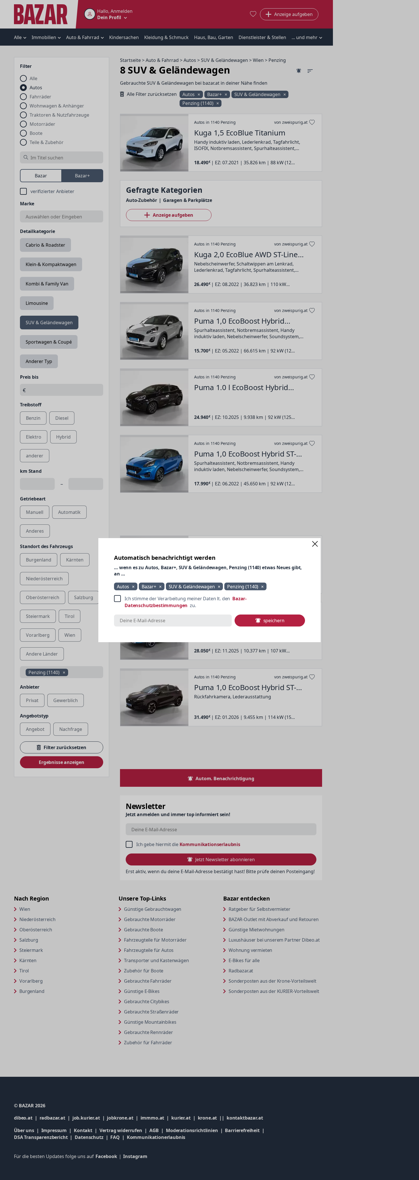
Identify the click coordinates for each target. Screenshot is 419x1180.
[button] (315, 544)
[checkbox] (209, 602)
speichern (273, 620)
